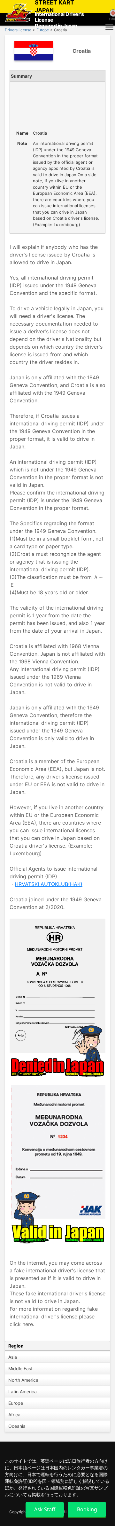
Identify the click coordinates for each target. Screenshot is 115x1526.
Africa (14, 1414)
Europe (15, 1403)
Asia (12, 1357)
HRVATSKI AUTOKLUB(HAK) (48, 884)
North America (23, 1380)
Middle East (20, 1368)
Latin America (22, 1391)
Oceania (17, 1426)
